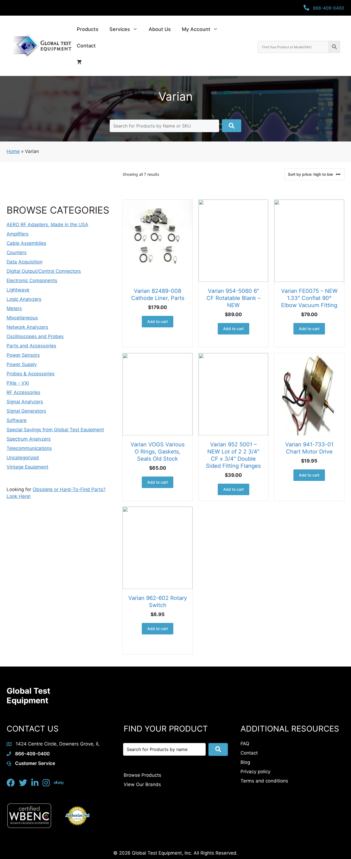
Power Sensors (23, 355)
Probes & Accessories (31, 373)
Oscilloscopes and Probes (35, 336)
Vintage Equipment (27, 467)
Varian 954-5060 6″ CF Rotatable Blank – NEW (233, 298)
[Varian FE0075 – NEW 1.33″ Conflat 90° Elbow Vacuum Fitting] (309, 241)
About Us (160, 29)
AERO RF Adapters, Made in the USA (47, 224)
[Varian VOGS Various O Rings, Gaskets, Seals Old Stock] (158, 394)
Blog (245, 762)
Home (13, 151)
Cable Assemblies (26, 243)
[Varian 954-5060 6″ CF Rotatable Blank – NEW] (233, 241)
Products (87, 29)
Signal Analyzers (25, 401)
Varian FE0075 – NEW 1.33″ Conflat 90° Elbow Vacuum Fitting (309, 298)
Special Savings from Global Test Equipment (55, 429)
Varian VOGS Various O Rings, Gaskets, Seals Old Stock (158, 451)
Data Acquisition (25, 262)
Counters (17, 252)
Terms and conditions (264, 781)
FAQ (244, 743)
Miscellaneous (22, 318)
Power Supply (22, 364)
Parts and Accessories (31, 345)
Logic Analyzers (24, 299)
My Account (196, 29)
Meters (14, 308)
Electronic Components (32, 280)
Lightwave (18, 290)
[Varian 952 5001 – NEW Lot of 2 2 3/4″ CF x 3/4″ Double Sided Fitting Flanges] (233, 394)
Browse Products (142, 775)
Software (17, 420)
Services (119, 29)
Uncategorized (23, 457)
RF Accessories (23, 392)
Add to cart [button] (157, 321)
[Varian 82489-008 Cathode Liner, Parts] (158, 241)
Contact (86, 46)
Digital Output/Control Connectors (44, 271)
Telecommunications (29, 448)
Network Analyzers (27, 327)
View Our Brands (142, 784)
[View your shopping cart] (79, 62)
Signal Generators (26, 411)
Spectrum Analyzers (29, 439)
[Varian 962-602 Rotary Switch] (158, 548)
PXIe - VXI (18, 383)
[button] (231, 125)
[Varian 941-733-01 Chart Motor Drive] (309, 394)
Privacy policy (255, 771)
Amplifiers (18, 234)
